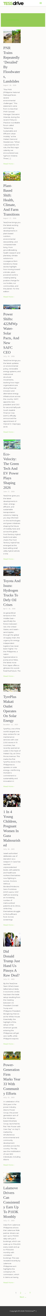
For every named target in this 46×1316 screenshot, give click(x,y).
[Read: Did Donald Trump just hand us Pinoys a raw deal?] (11, 939)
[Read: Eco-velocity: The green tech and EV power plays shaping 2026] (11, 444)
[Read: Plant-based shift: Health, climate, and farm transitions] (11, 176)
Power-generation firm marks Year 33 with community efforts (11, 1079)
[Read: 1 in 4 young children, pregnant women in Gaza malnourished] (11, 800)
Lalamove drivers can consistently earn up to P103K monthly (11, 1202)
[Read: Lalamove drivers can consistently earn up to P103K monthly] (11, 1178)
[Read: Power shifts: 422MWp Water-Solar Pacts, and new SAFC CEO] (11, 307)
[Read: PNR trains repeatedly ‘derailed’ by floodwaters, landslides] (11, 36)
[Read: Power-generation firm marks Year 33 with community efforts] (11, 1056)
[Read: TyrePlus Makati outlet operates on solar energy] (11, 688)
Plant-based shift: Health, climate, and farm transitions (11, 200)
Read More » (8, 163)
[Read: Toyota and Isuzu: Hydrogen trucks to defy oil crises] (11, 571)
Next (23, 1297)
